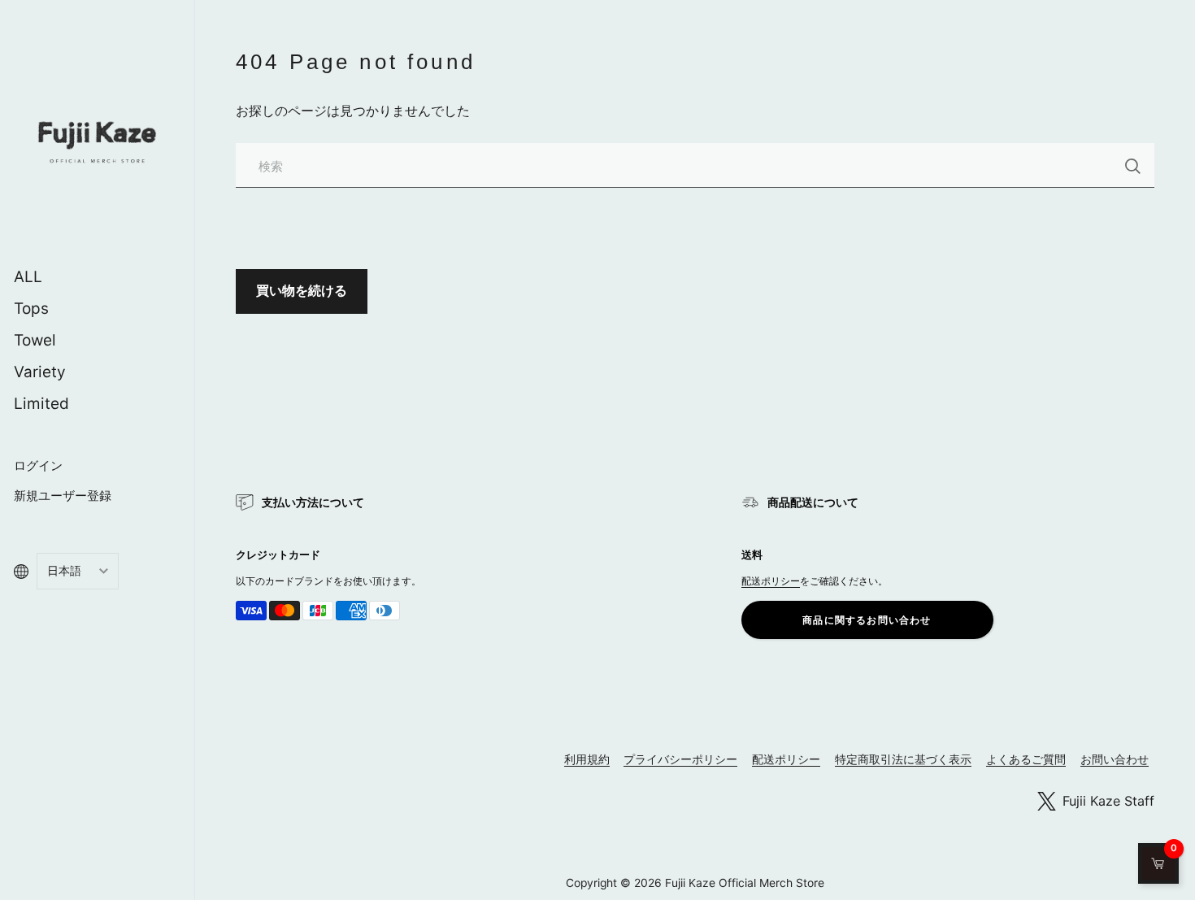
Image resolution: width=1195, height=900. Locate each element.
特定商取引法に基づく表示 (903, 759)
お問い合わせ (1114, 759)
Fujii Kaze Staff (1108, 801)
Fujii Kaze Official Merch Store (744, 882)
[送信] (1132, 166)
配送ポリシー (770, 581)
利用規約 (587, 759)
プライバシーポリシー (680, 759)
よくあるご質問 (1026, 759)
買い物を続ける (301, 290)
